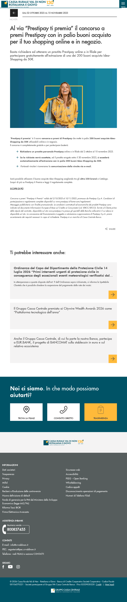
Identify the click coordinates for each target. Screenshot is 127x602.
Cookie (5, 487)
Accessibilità (72, 474)
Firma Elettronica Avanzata (27, 511)
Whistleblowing (73, 482)
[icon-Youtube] (10, 567)
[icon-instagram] (18, 567)
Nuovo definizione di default (27, 495)
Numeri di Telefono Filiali (89, 495)
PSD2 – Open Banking (88, 478)
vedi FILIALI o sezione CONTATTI (28, 553)
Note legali (109, 584)
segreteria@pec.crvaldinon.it (22, 549)
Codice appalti (73, 487)
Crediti (98, 584)
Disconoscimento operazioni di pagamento (95, 491)
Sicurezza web (73, 469)
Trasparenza (8, 474)
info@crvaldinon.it (19, 544)
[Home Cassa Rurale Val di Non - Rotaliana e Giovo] (27, 4)
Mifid (4, 482)
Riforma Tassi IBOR (23, 507)
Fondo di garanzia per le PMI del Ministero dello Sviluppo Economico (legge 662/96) (29, 501)
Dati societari (8, 469)
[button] (123, 4)
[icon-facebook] (3, 567)
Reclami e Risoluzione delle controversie (21, 491)
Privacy (17, 478)
